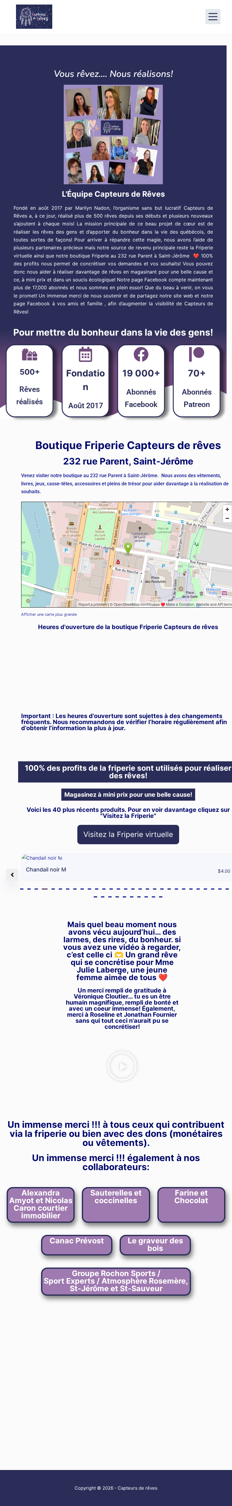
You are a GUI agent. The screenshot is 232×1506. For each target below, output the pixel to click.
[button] (22, 889)
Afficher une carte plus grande (49, 614)
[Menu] (213, 16)
